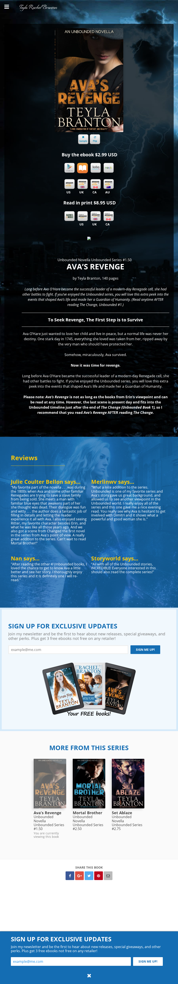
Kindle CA (95, 184)
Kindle (69, 184)
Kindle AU (108, 184)
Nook (108, 168)
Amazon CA (108, 216)
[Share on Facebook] (70, 875)
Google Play (69, 168)
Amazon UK (95, 216)
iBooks (82, 168)
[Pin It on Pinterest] (98, 875)
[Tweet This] (89, 875)
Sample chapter (83, 139)
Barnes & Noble (69, 216)
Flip (94, 139)
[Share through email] (108, 875)
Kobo (95, 168)
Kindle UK (82, 184)
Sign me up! (145, 649)
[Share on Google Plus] (79, 875)
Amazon (82, 216)
